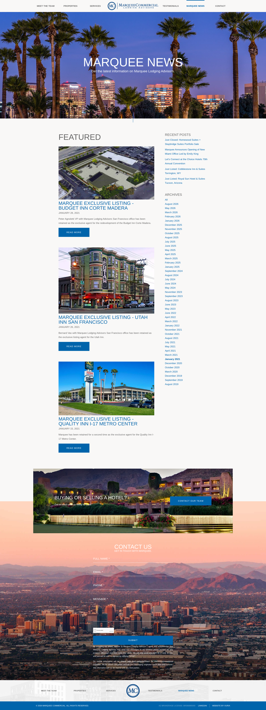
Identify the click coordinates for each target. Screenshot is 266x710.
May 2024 (170, 287)
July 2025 (170, 241)
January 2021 (172, 359)
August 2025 (171, 237)
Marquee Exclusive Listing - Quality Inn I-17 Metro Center (98, 421)
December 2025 (173, 225)
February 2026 (173, 216)
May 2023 (170, 308)
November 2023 (173, 292)
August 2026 (171, 204)
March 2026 (171, 212)
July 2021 (170, 342)
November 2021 (173, 329)
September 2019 (174, 380)
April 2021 (170, 350)
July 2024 (170, 279)
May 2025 (170, 250)
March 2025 (171, 258)
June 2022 (170, 313)
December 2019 (173, 375)
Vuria (227, 706)
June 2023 (170, 304)
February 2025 (173, 262)
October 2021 (172, 334)
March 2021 (171, 355)
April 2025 (170, 254)
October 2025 (172, 233)
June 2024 (170, 283)
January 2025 (172, 267)
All (166, 199)
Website (216, 706)
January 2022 (172, 325)
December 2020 (173, 363)
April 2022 (170, 317)
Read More (73, 232)
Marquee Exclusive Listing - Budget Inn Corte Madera (96, 205)
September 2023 (174, 296)
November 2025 (173, 229)
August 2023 (171, 300)
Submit (133, 640)
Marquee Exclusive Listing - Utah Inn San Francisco (103, 320)
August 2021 (171, 338)
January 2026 (172, 220)
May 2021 (170, 346)
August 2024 (171, 275)
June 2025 (170, 246)
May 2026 (170, 208)
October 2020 (172, 367)
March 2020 (171, 371)
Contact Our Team (190, 501)
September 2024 (174, 271)
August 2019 (171, 384)
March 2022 (171, 321)
